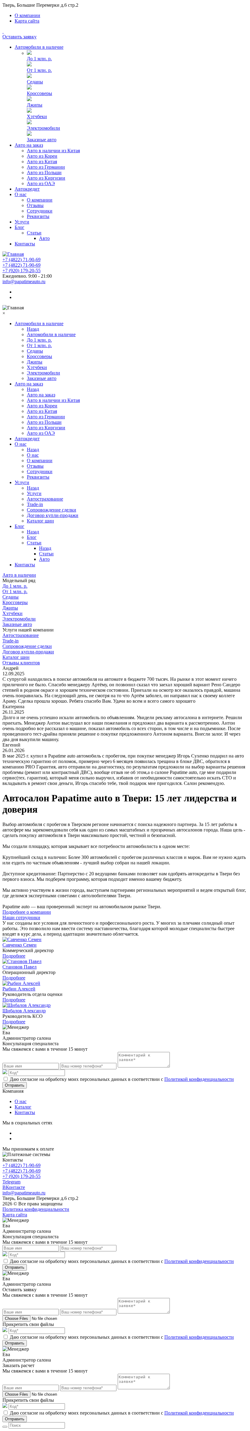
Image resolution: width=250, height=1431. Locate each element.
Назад (33, 329)
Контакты (25, 243)
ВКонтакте (13, 1187)
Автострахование (45, 498)
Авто (44, 238)
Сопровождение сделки (51, 509)
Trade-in (35, 504)
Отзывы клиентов (21, 662)
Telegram (11, 1181)
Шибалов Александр (24, 1010)
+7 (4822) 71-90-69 (21, 259)
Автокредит (27, 189)
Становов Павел (19, 966)
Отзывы (35, 205)
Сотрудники (39, 210)
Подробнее (13, 955)
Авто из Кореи (42, 156)
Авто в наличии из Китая (53, 150)
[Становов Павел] (21, 961)
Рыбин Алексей (18, 988)
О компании (27, 15)
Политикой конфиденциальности (199, 1079)
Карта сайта (27, 20)
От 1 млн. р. (39, 70)
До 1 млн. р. (39, 58)
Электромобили (43, 128)
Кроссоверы (39, 93)
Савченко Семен (19, 945)
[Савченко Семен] (21, 939)
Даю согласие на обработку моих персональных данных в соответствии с (122, 1079)
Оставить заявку (19, 36)
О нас (21, 194)
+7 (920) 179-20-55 (21, 270)
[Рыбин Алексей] (21, 983)
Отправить (14, 1085)
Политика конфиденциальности (35, 1209)
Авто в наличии (19, 575)
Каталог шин (40, 520)
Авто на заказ (29, 145)
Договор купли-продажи (52, 515)
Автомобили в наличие (39, 47)
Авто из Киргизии (46, 178)
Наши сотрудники (21, 917)
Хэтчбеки (37, 116)
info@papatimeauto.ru (23, 281)
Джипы (34, 104)
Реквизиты (38, 216)
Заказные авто (41, 139)
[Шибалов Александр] (26, 1005)
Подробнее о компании (26, 912)
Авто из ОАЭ (41, 183)
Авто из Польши (44, 172)
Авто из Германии (46, 167)
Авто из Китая (42, 161)
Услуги (22, 221)
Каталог (23, 1106)
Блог (19, 227)
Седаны (35, 81)
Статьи (34, 232)
